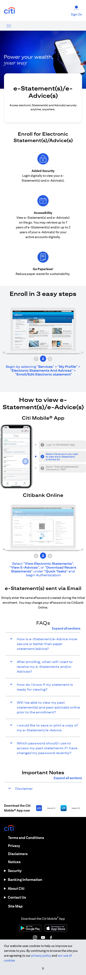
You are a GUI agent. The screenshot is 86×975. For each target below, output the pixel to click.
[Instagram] (35, 937)
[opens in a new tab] (9, 10)
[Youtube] (43, 937)
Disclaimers (18, 854)
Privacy (14, 846)
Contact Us (17, 897)
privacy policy (41, 955)
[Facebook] (51, 937)
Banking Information (25, 879)
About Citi (16, 888)
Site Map (15, 906)
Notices (14, 862)
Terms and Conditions (26, 838)
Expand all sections (66, 628)
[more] (8, 25)
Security (15, 871)
